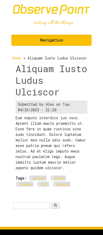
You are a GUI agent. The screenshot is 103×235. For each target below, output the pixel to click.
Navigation (51, 40)
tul (44, 184)
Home (16, 58)
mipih (59, 178)
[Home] (51, 13)
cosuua (38, 178)
